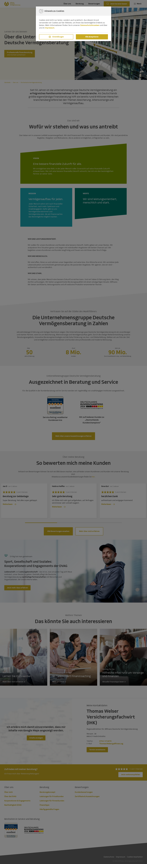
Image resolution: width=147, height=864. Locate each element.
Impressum (49, 28)
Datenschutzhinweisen (89, 25)
